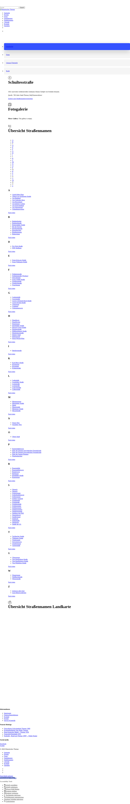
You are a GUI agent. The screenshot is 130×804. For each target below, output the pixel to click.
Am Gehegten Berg (18, 200)
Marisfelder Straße (18, 403)
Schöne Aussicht (17, 498)
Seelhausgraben (17, 509)
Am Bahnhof (16, 198)
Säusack (14, 489)
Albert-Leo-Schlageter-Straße (21, 196)
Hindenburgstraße (18, 333)
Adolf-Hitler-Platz (18, 194)
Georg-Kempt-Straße (19, 303)
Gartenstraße (16, 297)
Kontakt (6, 717)
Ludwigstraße (16, 387)
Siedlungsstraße (17, 511)
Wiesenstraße (16, 579)
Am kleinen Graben (18, 204)
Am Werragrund (17, 207)
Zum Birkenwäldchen (19, 593)
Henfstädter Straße (18, 326)
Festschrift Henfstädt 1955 (12, 734)
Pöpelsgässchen (17, 456)
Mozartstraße (16, 411)
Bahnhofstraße (17, 223)
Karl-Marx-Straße (18, 363)
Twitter (2, 746)
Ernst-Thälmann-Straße (19, 262)
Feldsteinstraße (17, 274)
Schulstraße (16, 502)
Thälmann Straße (17, 538)
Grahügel (15, 306)
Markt (14, 405)
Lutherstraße (16, 389)
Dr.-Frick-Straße (17, 246)
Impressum (7, 713)
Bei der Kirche (17, 227)
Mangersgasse (16, 401)
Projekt (6, 719)
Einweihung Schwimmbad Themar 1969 (17, 728)
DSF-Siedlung (16, 248)
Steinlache (15, 522)
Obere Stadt (16, 437)
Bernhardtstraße (17, 228)
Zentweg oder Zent (18, 591)
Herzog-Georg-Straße (19, 327)
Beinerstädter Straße (18, 225)
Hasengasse (16, 324)
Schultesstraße (16, 504)
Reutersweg (16, 472)
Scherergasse (16, 493)
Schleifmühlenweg (18, 495)
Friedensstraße (16, 281)
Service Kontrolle (9, 720)
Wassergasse (16, 575)
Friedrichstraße (17, 283)
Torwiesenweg (17, 542)
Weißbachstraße (17, 577)
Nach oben (11, 213)
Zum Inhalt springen (6, 776)
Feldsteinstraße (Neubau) (20, 276)
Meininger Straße (17, 409)
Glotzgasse (15, 304)
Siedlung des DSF (18, 513)
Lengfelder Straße (18, 382)
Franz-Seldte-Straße (18, 279)
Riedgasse (15, 474)
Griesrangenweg (17, 308)
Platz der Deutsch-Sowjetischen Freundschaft (26, 452)
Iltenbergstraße (17, 350)
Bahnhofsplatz (16, 221)
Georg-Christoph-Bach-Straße (21, 301)
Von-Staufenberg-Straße (20, 559)
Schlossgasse (16, 497)
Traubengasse (16, 544)
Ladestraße (15, 380)
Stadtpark (15, 519)
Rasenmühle (16, 468)
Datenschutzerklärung (11, 715)
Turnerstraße (16, 545)
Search (22, 7)
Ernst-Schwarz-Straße (19, 260)
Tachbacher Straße (18, 536)
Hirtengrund (16, 336)
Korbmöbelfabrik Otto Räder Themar (16, 730)
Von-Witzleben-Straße (19, 563)
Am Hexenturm (17, 202)
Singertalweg (16, 515)
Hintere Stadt (16, 335)
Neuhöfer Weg (17, 425)
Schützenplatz (16, 506)
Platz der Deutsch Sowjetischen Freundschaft (26, 450)
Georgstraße (16, 299)
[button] (67, 46)
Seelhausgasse (16, 508)
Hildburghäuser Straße (19, 331)
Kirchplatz (15, 366)
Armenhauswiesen (18, 209)
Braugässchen (16, 230)
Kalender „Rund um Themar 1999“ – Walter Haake (20, 736)
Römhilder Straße (17, 475)
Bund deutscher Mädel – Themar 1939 (16, 732)
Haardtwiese (16, 322)
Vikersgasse (16, 557)
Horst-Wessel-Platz (18, 338)
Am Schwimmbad (18, 205)
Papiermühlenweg (18, 449)
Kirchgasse (15, 364)
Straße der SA (16, 524)
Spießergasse (16, 517)
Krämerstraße (16, 368)
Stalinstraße (16, 520)
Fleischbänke (16, 278)
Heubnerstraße (17, 329)
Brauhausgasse (17, 232)
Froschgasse (16, 285)
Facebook (3, 744)
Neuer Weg (16, 423)
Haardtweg (15, 320)
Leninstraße (16, 384)
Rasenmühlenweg (18, 470)
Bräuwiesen (16, 234)
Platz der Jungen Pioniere (20, 454)
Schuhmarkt (16, 500)
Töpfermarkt (16, 540)
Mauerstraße (16, 407)
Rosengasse (16, 477)
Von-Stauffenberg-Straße (20, 561)
